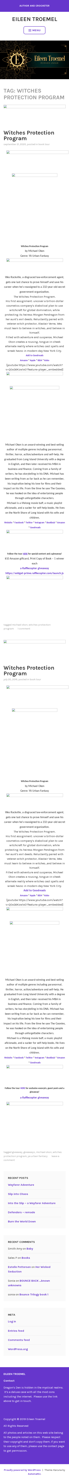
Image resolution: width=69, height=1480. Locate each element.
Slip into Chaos (18, 1194)
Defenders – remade (21, 1212)
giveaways (29, 1152)
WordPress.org (18, 1349)
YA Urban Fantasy (38, 1156)
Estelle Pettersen (19, 1267)
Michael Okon (20, 624)
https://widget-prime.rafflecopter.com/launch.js (34, 573)
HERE (22, 1088)
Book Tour (44, 144)
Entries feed (16, 1330)
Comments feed (19, 1340)
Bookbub (51, 523)
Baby (30, 1248)
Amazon (24, 360)
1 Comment (24, 628)
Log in (12, 1321)
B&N (40, 360)
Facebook (19, 523)
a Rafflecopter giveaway (34, 568)
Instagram (39, 523)
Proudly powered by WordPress (22, 1470)
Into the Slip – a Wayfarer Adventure (32, 1203)
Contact (9, 1380)
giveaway (17, 1152)
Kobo (46, 360)
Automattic (34, 1473)
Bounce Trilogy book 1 (33, 1294)
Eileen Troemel (34, 19)
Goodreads (35, 527)
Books (26, 1257)
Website (8, 523)
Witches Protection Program (29, 135)
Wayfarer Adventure (21, 1184)
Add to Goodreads (34, 355)
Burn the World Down (22, 1221)
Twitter (29, 523)
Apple (33, 360)
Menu (36, 30)
